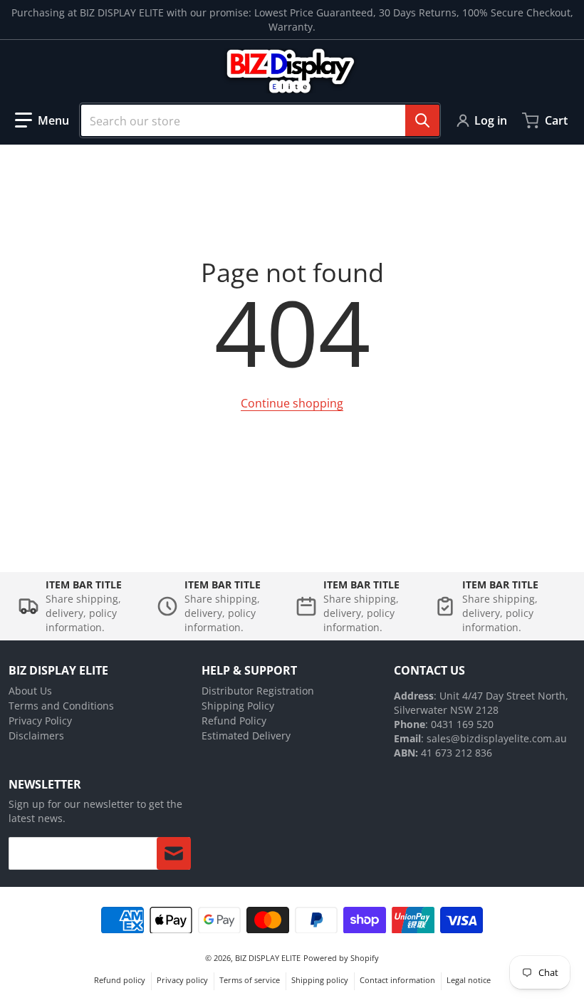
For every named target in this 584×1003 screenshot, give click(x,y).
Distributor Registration (258, 690)
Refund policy (119, 980)
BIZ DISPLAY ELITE (268, 957)
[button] (42, 120)
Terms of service (249, 980)
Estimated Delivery (246, 735)
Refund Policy (234, 720)
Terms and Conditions (61, 705)
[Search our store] (422, 120)
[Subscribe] (174, 853)
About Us (30, 690)
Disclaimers (36, 735)
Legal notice (469, 980)
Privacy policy (182, 980)
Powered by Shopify (341, 957)
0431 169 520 (462, 724)
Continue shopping (292, 403)
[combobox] (260, 120)
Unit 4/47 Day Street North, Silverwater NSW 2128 (481, 703)
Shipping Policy (238, 705)
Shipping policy (319, 980)
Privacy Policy (40, 720)
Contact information (397, 980)
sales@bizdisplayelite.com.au (497, 738)
